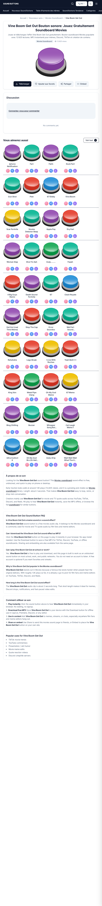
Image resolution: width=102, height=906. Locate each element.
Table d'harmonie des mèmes (48, 11)
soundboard (14, 505)
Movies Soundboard (54, 18)
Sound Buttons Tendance (73, 11)
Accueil (6, 11)
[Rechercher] (72, 3)
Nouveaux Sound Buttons (22, 11)
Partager (67, 84)
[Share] (12, 171)
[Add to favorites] (8, 171)
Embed (83, 84)
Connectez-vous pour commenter (24, 111)
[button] (51, 63)
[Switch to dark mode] (90, 3)
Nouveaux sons (35, 18)
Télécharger (24, 84)
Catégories (90, 11)
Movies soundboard (63, 480)
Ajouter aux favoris (46, 84)
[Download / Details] (17, 171)
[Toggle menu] (96, 3)
